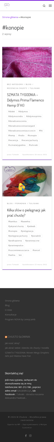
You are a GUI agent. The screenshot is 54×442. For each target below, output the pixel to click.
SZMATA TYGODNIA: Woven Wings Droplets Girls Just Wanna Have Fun (27, 354)
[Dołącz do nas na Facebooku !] (26, 436)
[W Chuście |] (6, 5)
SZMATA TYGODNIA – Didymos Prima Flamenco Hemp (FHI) (25, 100)
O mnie (8, 310)
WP (18, 424)
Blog (7, 305)
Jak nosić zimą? (12, 343)
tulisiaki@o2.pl (24, 390)
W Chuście (21, 417)
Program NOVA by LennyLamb (20, 319)
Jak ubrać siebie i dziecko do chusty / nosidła (27, 347)
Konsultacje (10, 314)
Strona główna (10, 17)
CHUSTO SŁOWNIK (19, 336)
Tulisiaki (15, 154)
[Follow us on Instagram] (30, 436)
